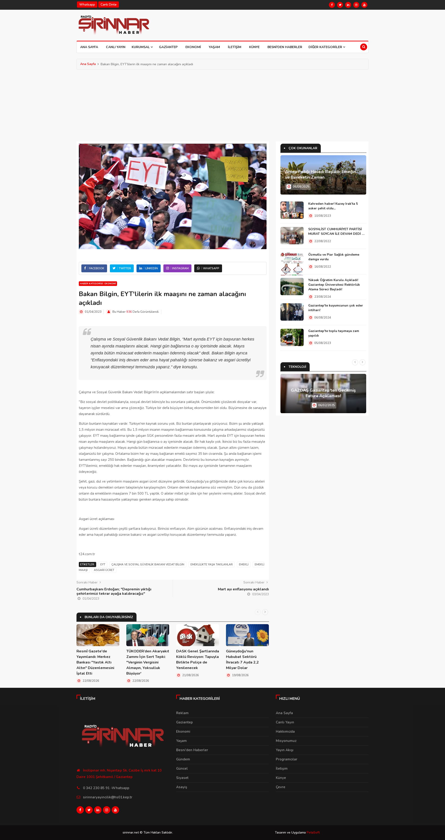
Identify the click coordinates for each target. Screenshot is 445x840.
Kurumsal (141, 47)
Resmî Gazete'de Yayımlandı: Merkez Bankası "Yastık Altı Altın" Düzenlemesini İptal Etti (95, 662)
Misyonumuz (286, 740)
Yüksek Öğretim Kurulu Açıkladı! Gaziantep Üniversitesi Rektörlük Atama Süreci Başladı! (334, 284)
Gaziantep (168, 47)
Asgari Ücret (104, 570)
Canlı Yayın (115, 47)
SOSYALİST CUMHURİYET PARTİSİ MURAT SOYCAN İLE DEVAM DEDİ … (336, 231)
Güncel (182, 768)
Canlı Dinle (109, 4)
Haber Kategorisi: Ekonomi (98, 283)
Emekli (243, 564)
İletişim (234, 47)
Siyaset (182, 777)
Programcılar (286, 759)
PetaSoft (313, 832)
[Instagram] (356, 5)
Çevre (280, 787)
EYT (102, 564)
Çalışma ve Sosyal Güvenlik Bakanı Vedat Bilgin (147, 564)
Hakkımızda (285, 731)
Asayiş (181, 787)
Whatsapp (87, 4)
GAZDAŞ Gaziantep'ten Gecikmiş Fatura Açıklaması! (323, 393)
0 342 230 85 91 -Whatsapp (106, 788)
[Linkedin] (348, 5)
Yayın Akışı (284, 750)
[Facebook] (332, 5)
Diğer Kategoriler (325, 47)
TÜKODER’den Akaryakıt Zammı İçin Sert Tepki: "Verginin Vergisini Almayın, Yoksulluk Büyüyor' (147, 662)
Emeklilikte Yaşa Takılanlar (212, 564)
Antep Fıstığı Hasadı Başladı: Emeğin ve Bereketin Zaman (320, 174)
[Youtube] (364, 5)
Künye (254, 47)
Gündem (183, 759)
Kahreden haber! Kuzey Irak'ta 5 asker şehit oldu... (333, 206)
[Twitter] (340, 5)
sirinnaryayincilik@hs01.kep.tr (107, 797)
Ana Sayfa (89, 47)
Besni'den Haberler (284, 47)
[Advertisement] (222, 104)
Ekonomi (193, 47)
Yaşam (214, 47)
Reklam (182, 713)
